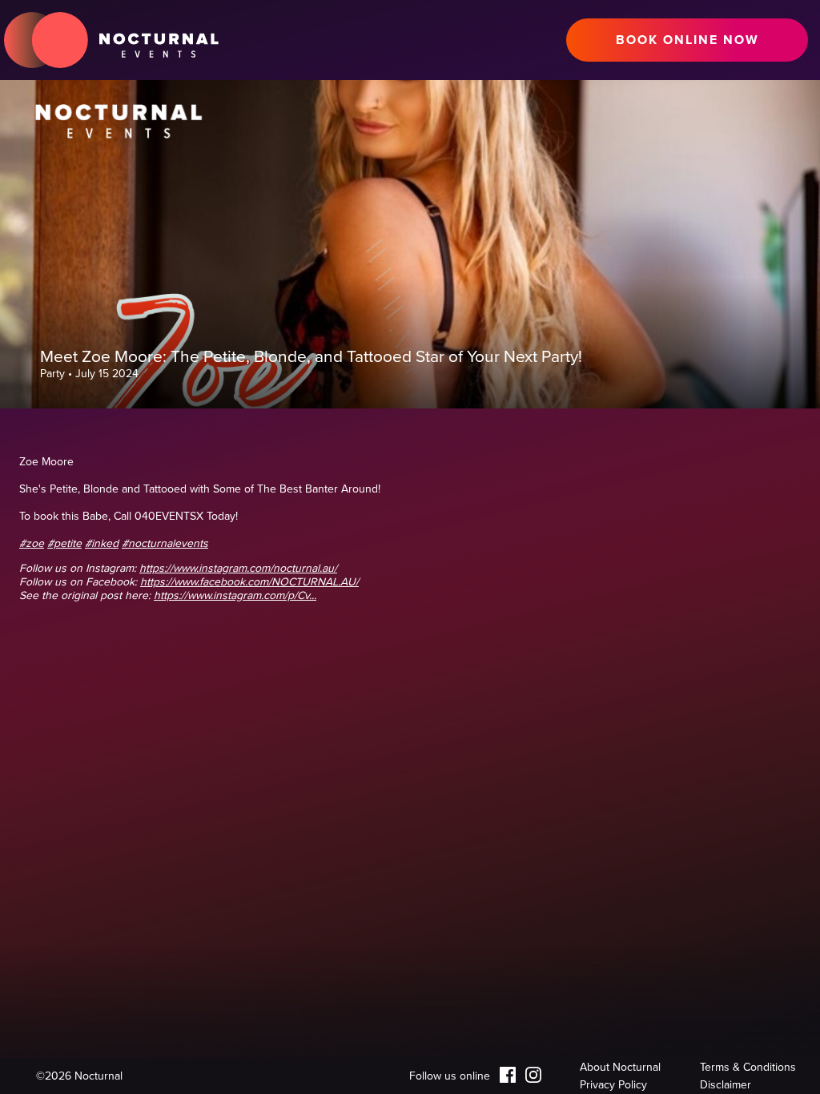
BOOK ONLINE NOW (687, 40)
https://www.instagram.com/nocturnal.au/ (238, 568)
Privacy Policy (613, 1085)
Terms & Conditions (748, 1067)
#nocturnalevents (165, 543)
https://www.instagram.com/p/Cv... (235, 595)
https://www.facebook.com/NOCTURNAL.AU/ (249, 582)
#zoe (31, 543)
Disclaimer (725, 1085)
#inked (102, 543)
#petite (64, 543)
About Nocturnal (620, 1067)
